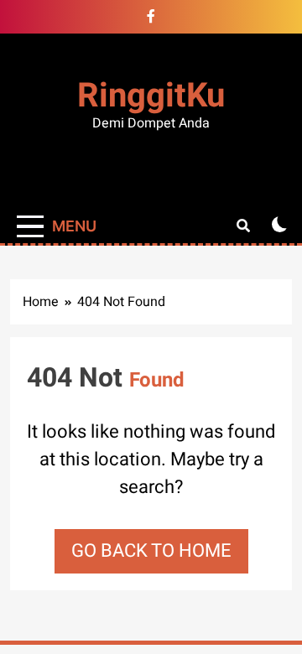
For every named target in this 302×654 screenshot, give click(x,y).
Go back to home (151, 550)
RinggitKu (151, 96)
